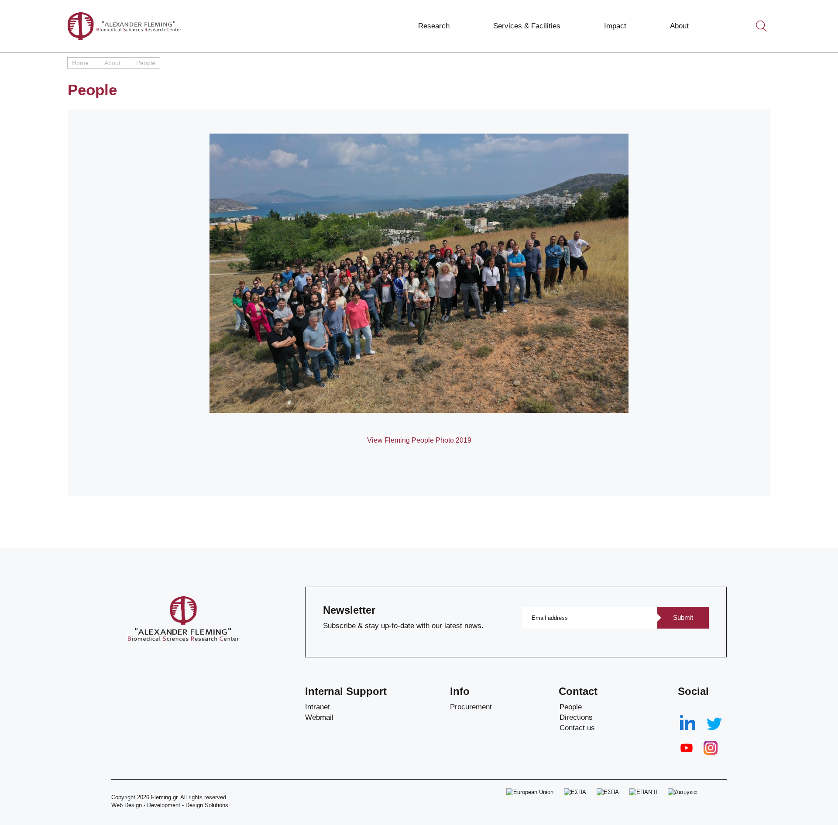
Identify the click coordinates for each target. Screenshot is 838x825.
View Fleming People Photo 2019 (419, 440)
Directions (576, 717)
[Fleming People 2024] (419, 273)
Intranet (317, 707)
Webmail (319, 717)
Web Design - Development (145, 805)
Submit (683, 617)
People (571, 707)
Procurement (471, 707)
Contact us (577, 728)
